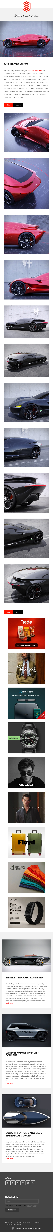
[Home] (27, 6)
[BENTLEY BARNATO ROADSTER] (26, 955)
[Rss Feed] (33, 1182)
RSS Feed (20, 1222)
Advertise (36, 1222)
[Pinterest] (17, 1182)
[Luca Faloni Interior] (26, 807)
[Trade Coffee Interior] (26, 633)
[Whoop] (26, 912)
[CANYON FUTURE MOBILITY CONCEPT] (26, 1030)
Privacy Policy (10, 1222)
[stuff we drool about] (26, 16)
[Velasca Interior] (26, 668)
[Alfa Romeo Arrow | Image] (26, 39)
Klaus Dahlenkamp (35, 70)
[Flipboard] (22, 1182)
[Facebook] (7, 1182)
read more (9, 1003)
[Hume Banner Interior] (26, 703)
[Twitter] (12, 1182)
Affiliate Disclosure (14, 1225)
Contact (28, 1222)
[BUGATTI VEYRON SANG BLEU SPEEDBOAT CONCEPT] (26, 1111)
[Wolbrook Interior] (26, 738)
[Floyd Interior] (26, 842)
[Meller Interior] (26, 772)
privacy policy (31, 1206)
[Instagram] (28, 1182)
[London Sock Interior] (26, 877)
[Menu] (49, 4)
